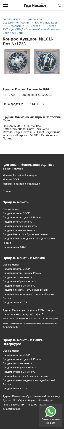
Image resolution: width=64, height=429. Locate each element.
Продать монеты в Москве (24, 258)
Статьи (7, 191)
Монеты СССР (11, 179)
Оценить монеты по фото (51, 421)
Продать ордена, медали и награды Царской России (29, 240)
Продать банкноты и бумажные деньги (25, 234)
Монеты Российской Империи (20, 175)
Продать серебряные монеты (20, 225)
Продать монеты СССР (16, 213)
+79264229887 (11, 326)
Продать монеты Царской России (22, 217)
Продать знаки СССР (15, 247)
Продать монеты (16, 202)
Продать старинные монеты (19, 230)
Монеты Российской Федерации (21, 183)
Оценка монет (11, 209)
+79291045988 (11, 408)
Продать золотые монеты (17, 221)
